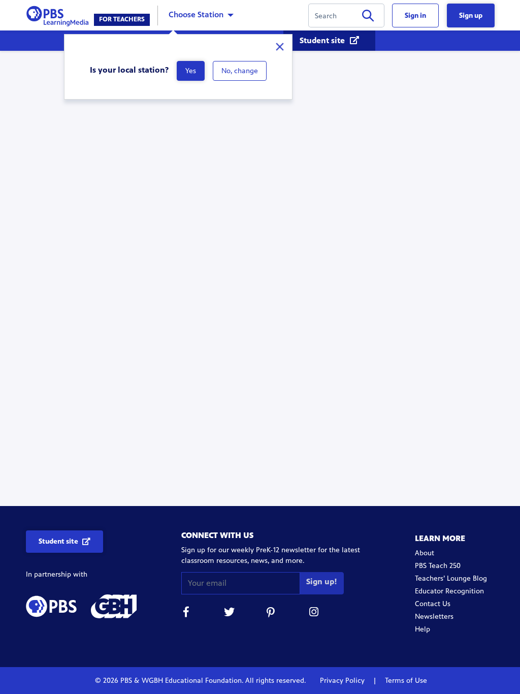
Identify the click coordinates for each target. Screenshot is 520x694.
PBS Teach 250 (438, 565)
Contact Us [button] (432, 604)
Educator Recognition (449, 591)
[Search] (367, 17)
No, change (239, 71)
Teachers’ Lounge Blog (451, 578)
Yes (190, 71)
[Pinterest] (272, 613)
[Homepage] (59, 14)
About (424, 553)
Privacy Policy (343, 680)
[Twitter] (229, 613)
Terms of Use (405, 680)
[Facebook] (186, 613)
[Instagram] (314, 613)
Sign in (415, 15)
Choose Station (196, 14)
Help (422, 629)
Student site (323, 40)
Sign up (470, 15)
